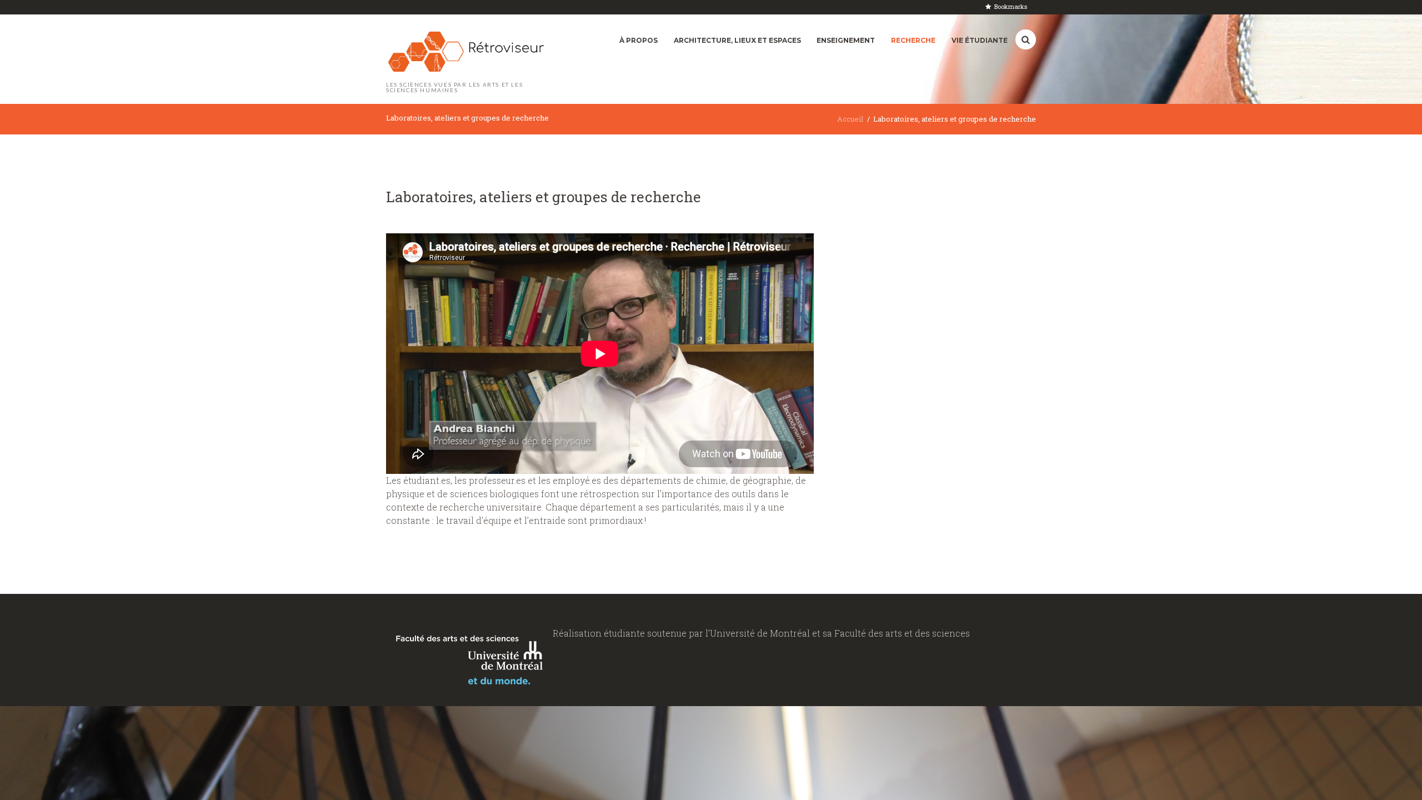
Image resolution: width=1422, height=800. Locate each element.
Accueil (850, 119)
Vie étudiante (980, 40)
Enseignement (846, 40)
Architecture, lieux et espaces (737, 40)
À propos (638, 40)
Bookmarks (1010, 6)
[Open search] (1025, 40)
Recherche (913, 40)
